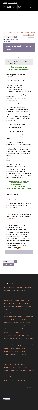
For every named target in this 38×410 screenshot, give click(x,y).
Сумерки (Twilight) (21, 319)
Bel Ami (23, 290)
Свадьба (6, 326)
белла (12, 313)
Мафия (23, 364)
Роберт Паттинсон (9, 287)
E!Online (11, 303)
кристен (6, 332)
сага (11, 364)
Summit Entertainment (27, 361)
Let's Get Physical (20, 345)
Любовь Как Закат (9, 329)
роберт (6, 338)
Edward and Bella (8, 345)
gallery (29, 300)
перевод (28, 322)
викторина (24, 374)
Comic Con (6, 319)
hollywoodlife (20, 329)
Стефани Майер (28, 287)
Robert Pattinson (19, 294)
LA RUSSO (12, 377)
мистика (6, 370)
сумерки (19, 287)
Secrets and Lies (17, 367)
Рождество (13, 338)
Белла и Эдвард (8, 351)
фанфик (6, 358)
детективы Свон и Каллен (11, 374)
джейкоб (23, 351)
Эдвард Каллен (8, 300)
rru (18, 380)
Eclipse (23, 300)
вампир (6, 348)
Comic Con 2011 (14, 361)
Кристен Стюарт (8, 294)
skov (19, 57)
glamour (27, 310)
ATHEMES (28, 388)
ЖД (27, 329)
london (18, 313)
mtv (13, 306)
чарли (17, 332)
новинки (26, 367)
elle (11, 310)
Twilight (5, 310)
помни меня (19, 306)
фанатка (31, 370)
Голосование (29, 316)
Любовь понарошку (24, 335)
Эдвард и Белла (28, 338)
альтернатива (23, 354)
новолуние (25, 313)
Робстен (16, 297)
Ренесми (25, 303)
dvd (15, 310)
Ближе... (12, 358)
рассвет (18, 303)
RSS (33, 34)
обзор (12, 348)
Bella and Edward (21, 348)
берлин (6, 361)
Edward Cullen (8, 322)
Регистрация (13, 2)
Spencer (23, 380)
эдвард (6, 313)
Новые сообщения (9, 32)
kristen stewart (8, 297)
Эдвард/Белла (28, 358)
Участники (20, 32)
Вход (5, 2)
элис (20, 338)
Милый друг (15, 290)
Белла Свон (7, 290)
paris (12, 332)
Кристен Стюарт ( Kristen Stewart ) (13, 316)
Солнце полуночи (22, 342)
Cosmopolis (30, 345)
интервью (7, 306)
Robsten (23, 297)
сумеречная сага (19, 322)
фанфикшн (23, 370)
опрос (13, 342)
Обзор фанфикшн (29, 326)
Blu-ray (21, 310)
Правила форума (29, 32)
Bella (12, 319)
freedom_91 (6, 41)
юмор (19, 326)
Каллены (13, 354)
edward (17, 300)
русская (27, 377)
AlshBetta (20, 377)
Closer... (19, 358)
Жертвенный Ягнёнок (10, 335)
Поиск (29, 34)
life (17, 370)
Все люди (6, 342)
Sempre (16, 364)
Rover (12, 370)
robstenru (6, 380)
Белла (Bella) (7, 367)
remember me (30, 306)
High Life (6, 377)
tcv (17, 39)
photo (5, 303)
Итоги (13, 380)
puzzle (17, 351)
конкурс (13, 326)
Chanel (5, 364)
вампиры (6, 354)
